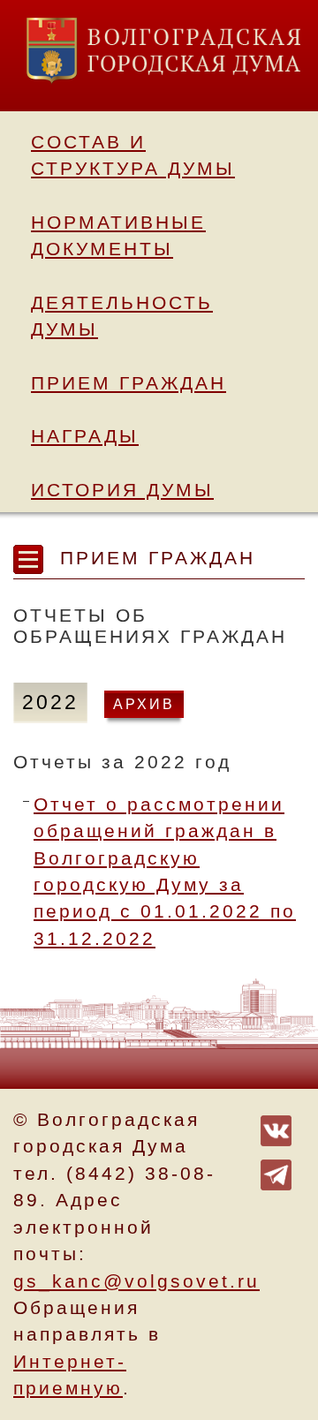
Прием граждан (128, 383)
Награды (85, 436)
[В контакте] (276, 1129)
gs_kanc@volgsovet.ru (136, 1281)
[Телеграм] (276, 1173)
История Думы (122, 490)
